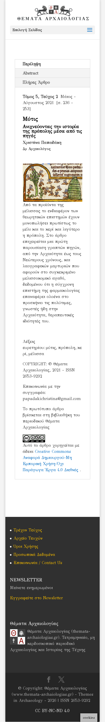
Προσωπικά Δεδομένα (34, 554)
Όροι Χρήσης (26, 546)
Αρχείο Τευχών (28, 538)
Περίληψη (32, 63)
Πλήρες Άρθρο (36, 82)
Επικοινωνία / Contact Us (38, 562)
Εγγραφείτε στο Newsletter (36, 597)
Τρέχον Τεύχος (28, 530)
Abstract (30, 73)
